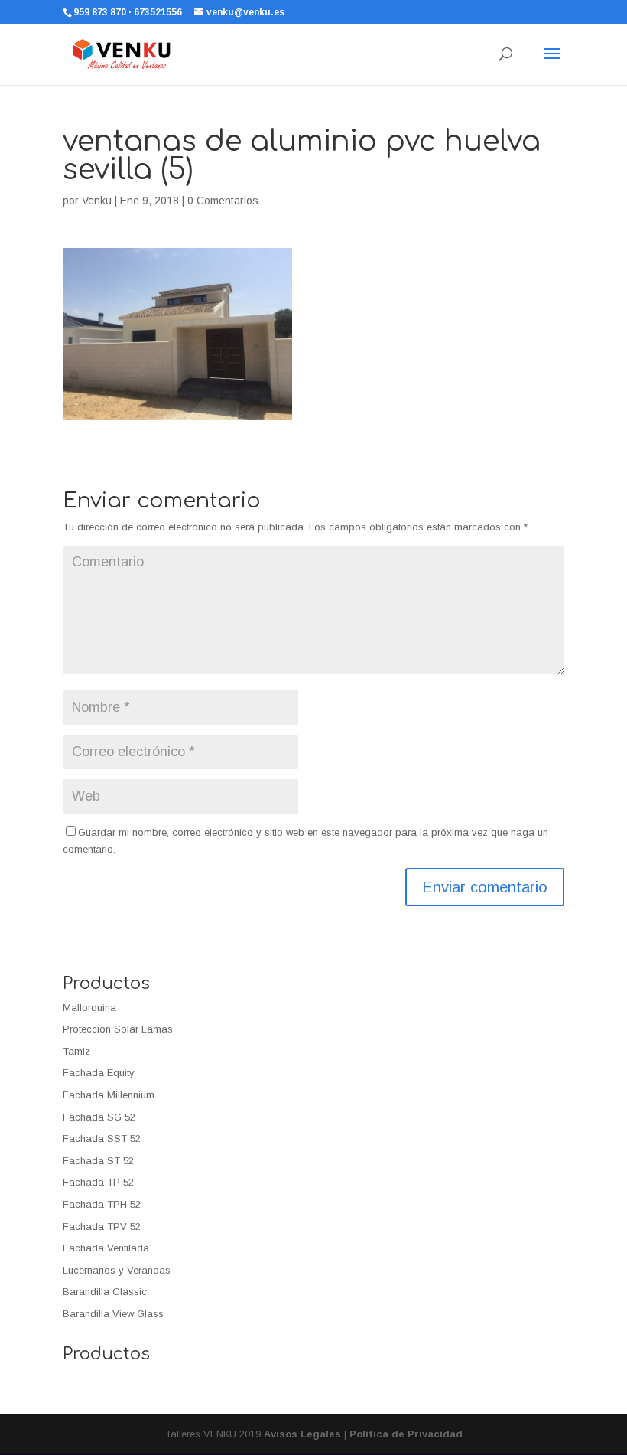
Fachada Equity (99, 1072)
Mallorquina (89, 1007)
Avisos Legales (302, 1434)
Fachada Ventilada (106, 1248)
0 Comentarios (222, 200)
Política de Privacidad (406, 1434)
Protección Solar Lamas (118, 1029)
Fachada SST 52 (102, 1138)
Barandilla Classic (105, 1291)
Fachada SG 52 (99, 1117)
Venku (97, 200)
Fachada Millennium (108, 1095)
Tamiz (76, 1051)
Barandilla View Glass (113, 1314)
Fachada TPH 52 (102, 1204)
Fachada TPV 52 (102, 1226)
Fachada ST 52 (98, 1160)
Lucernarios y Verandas (117, 1270)
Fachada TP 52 (98, 1182)
